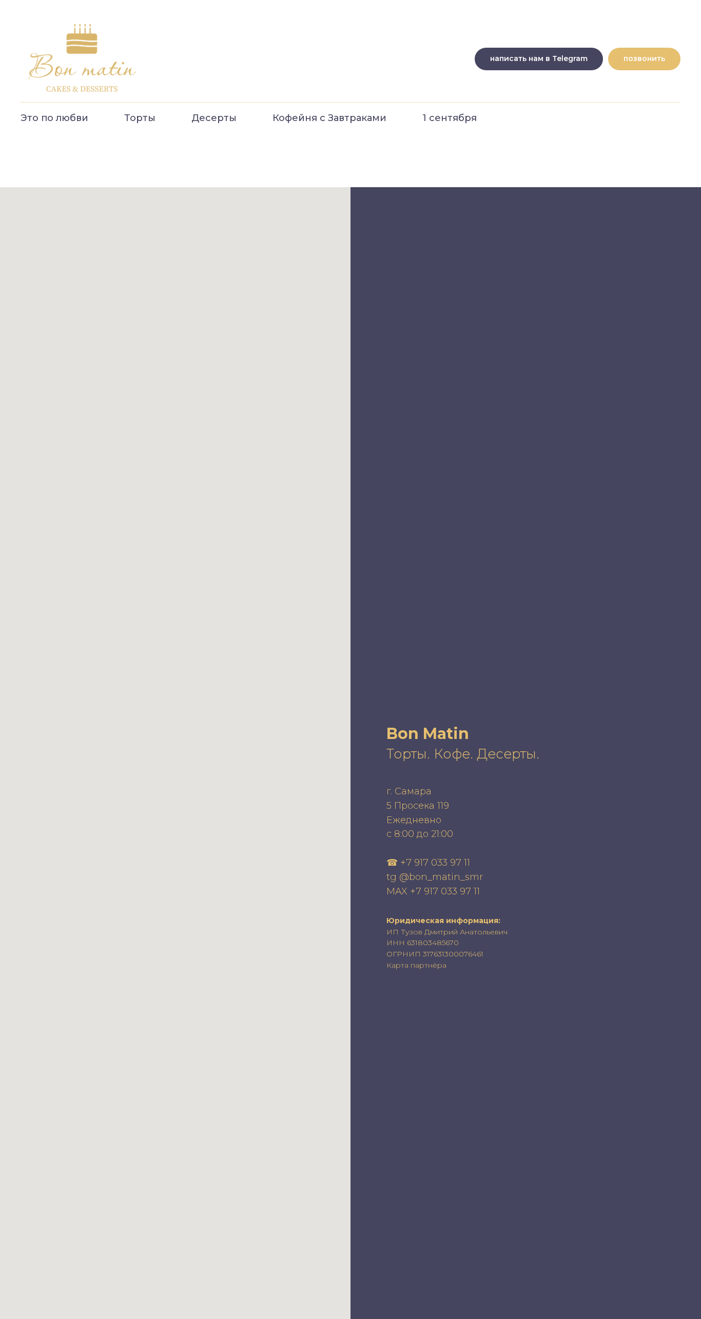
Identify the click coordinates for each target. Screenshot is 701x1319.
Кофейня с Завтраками (329, 118)
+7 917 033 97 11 (435, 862)
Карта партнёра (416, 965)
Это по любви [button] (54, 118)
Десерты (214, 118)
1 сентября (449, 118)
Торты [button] (139, 118)
